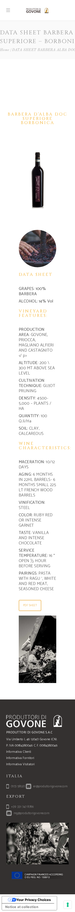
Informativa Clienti (18, 751)
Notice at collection (21, 907)
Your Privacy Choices (33, 900)
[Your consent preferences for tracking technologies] (68, 905)
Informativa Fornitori (20, 758)
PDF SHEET (30, 605)
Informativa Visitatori (20, 764)
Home (4, 50)
